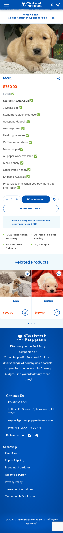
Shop (35, 14)
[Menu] (6, 4)
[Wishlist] (55, 199)
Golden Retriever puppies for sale (27, 17)
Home (25, 14)
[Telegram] (36, 435)
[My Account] (52, 5)
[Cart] (58, 5)
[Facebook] (23, 435)
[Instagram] (29, 435)
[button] (25, 312)
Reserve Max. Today (31, 208)
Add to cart (38, 199)
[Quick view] (27, 273)
